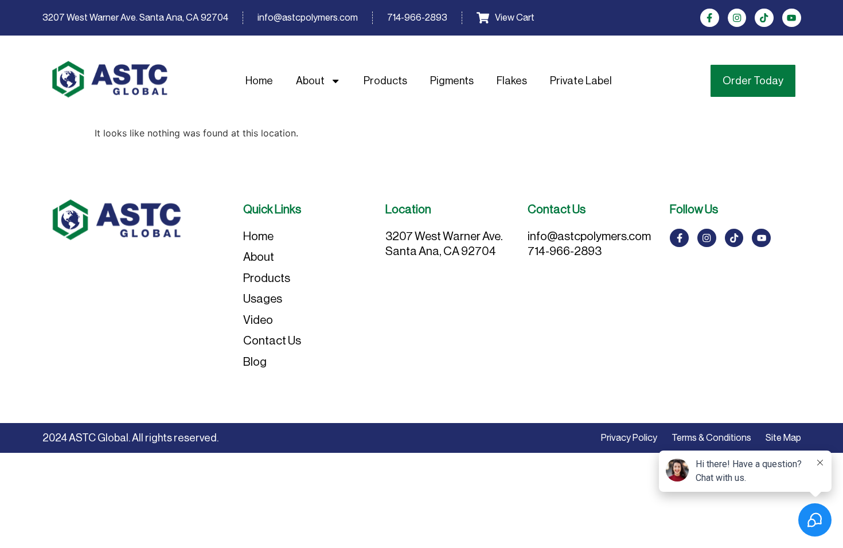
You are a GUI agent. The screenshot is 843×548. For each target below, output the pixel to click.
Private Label (581, 81)
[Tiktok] (764, 18)
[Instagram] (737, 18)
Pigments (452, 81)
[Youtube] (791, 18)
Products (385, 81)
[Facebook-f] (709, 18)
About (310, 81)
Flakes (512, 81)
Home (259, 81)
